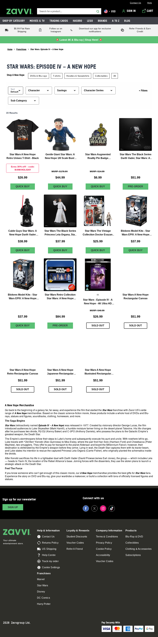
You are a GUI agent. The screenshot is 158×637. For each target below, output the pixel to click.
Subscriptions (133, 555)
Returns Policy (50, 542)
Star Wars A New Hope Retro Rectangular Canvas (22, 372)
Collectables (101, 76)
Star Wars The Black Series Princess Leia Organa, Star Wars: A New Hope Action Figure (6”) (60, 233)
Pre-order (135, 186)
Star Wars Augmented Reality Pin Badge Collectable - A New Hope (97, 156)
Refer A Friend (75, 549)
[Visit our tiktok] (112, 508)
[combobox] (69, 11)
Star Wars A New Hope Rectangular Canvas (136, 296)
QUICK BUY (23, 186)
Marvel (41, 579)
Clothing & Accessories (138, 549)
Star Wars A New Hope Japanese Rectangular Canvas (60, 372)
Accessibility (103, 555)
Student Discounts (77, 536)
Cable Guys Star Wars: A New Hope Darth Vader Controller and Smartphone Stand (23, 233)
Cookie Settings (51, 567)
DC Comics (43, 597)
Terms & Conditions (107, 536)
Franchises (21, 49)
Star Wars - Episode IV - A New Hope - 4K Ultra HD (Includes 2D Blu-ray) (98, 302)
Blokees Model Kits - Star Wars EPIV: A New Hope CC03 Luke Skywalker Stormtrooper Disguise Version (22, 296)
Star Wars (42, 585)
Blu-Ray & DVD (134, 536)
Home (9, 49)
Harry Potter (43, 604)
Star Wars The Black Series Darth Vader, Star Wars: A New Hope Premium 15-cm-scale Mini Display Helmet (135, 156)
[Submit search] (97, 11)
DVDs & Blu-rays (38, 76)
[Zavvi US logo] (19, 11)
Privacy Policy (104, 542)
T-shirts (56, 76)
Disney (41, 591)
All (114, 76)
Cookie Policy (104, 549)
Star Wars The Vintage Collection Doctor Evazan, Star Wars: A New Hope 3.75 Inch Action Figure (98, 233)
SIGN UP (13, 507)
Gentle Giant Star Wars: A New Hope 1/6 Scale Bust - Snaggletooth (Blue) (60, 156)
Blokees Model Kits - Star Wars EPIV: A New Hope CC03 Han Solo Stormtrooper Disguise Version (135, 233)
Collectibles (132, 542)
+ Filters (143, 90)
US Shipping (49, 549)
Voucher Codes (75, 542)
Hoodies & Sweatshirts (77, 76)
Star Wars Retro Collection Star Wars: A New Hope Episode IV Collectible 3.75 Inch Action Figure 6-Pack (60, 296)
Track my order (50, 561)
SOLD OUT (97, 325)
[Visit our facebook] (86, 508)
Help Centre (49, 555)
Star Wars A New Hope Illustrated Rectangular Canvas (98, 372)
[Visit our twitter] (94, 508)
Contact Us (48, 536)
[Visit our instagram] (103, 508)
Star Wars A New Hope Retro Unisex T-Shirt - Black (22, 156)
